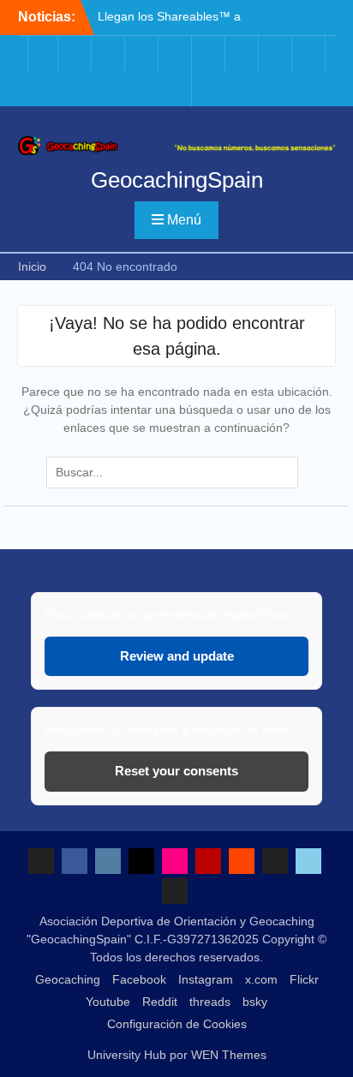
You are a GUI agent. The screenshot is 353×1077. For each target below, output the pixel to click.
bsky (254, 1001)
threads (209, 1001)
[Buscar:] (176, 472)
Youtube (108, 1001)
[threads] (276, 53)
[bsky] (310, 53)
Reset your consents (176, 770)
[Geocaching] (42, 53)
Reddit (159, 1001)
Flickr (304, 979)
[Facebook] (76, 53)
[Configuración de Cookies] (176, 88)
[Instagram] (109, 53)
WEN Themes (228, 1055)
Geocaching (67, 979)
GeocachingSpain (177, 180)
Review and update (177, 656)
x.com (261, 979)
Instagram (205, 979)
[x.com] (143, 53)
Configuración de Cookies (177, 1024)
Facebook (139, 979)
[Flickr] (176, 53)
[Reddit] (243, 53)
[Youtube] (209, 53)
